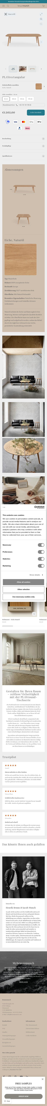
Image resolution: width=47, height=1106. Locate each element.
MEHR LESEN (23, 982)
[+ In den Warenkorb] (34, 614)
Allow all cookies (23, 582)
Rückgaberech (6, 1042)
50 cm (30, 99)
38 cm (14, 99)
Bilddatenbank (30, 1032)
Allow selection (23, 589)
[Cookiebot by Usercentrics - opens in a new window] (34, 507)
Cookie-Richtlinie (31, 1035)
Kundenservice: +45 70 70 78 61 (17, 105)
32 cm (6, 99)
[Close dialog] (42, 1079)
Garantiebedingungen (8, 1046)
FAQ (3, 1028)
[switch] (41, 552)
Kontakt (4, 1025)
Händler (4, 1032)
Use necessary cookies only (23, 597)
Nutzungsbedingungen (9, 1035)
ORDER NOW (23, 1096)
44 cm (22, 99)
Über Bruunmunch (31, 1025)
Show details (35, 575)
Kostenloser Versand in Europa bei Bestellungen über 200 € (23, 1)
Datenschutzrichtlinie (32, 1028)
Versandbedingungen (8, 1039)
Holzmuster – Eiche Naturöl (11, 619)
